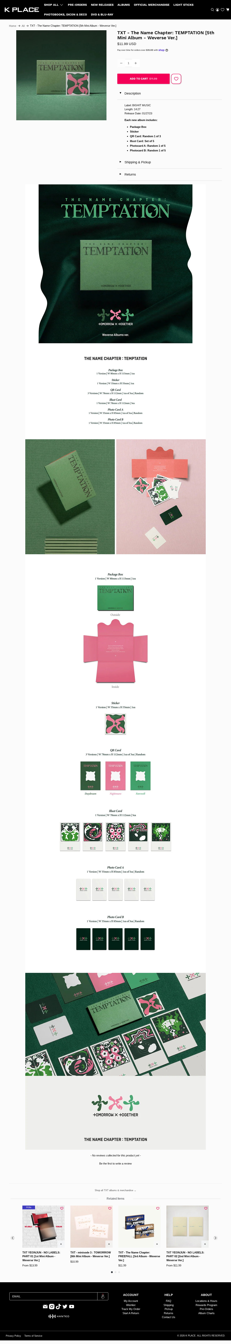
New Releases (102, 4)
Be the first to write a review (115, 1163)
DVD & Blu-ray (102, 14)
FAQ (168, 1300)
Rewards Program (206, 1305)
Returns (127, 174)
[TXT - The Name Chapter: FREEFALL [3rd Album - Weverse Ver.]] (139, 1227)
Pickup (169, 1309)
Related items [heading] (115, 1198)
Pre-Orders (77, 4)
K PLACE (191, 1335)
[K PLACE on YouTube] (72, 1308)
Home (12, 25)
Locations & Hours (206, 1300)
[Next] (215, 1238)
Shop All (51, 4)
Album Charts (206, 1313)
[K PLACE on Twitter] (65, 1308)
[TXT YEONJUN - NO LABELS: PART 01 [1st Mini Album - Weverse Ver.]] (43, 1227)
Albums (123, 4)
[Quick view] (61, 1244)
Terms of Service (33, 1336)
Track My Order (130, 1309)
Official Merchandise (151, 4)
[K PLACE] (22, 10)
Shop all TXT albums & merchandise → (115, 1190)
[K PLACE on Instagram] (52, 1308)
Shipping (169, 1305)
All (23, 25)
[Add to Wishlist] (176, 79)
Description (130, 93)
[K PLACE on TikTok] (58, 1308)
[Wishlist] (222, 9)
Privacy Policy (13, 1336)
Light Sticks (183, 4)
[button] (227, 9)
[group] (43, 1236)
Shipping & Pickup (135, 162)
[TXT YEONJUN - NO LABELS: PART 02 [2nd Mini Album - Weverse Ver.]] (187, 1227)
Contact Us (168, 1317)
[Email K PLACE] (45, 1308)
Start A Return (131, 1313)
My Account (131, 1300)
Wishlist (130, 1305)
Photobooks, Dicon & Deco (65, 14)
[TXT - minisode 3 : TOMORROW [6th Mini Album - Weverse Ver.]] (91, 1227)
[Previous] (12, 1238)
